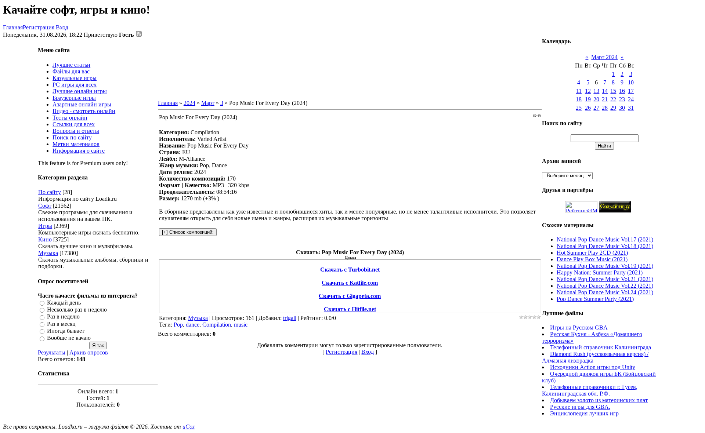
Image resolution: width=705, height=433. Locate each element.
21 (605, 99)
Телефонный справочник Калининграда (600, 347)
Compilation (216, 324)
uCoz (188, 426)
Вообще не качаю (69, 338)
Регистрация (38, 27)
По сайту (49, 192)
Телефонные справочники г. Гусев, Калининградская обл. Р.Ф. (589, 390)
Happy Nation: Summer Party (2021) (600, 272)
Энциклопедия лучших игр (584, 413)
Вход (62, 27)
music (240, 324)
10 (631, 82)
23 (622, 99)
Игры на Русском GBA (579, 327)
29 (613, 108)
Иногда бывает (65, 331)
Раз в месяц (61, 324)
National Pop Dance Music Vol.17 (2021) (605, 239)
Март (207, 103)
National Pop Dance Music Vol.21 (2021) (605, 279)
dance (192, 324)
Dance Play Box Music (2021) (592, 259)
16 (622, 91)
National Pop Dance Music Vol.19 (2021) (605, 266)
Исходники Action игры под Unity (592, 367)
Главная (13, 27)
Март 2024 (604, 57)
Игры (45, 226)
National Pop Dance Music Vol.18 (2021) (605, 246)
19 (588, 99)
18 (579, 99)
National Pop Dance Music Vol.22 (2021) (605, 286)
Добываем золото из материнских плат (599, 400)
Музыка (48, 253)
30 (622, 108)
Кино (45, 239)
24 (631, 99)
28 (605, 108)
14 (605, 91)
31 (631, 108)
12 (588, 91)
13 (596, 91)
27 (596, 108)
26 (588, 108)
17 (631, 91)
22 (613, 99)
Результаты (51, 352)
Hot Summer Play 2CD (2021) (592, 253)
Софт (44, 206)
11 (579, 91)
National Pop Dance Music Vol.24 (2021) (605, 292)
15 (613, 91)
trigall (289, 318)
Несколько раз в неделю (77, 309)
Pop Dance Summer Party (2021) (595, 299)
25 (579, 108)
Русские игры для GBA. (580, 407)
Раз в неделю (63, 317)
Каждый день (64, 302)
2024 (189, 103)
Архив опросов (88, 352)
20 (596, 99)
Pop (178, 324)
